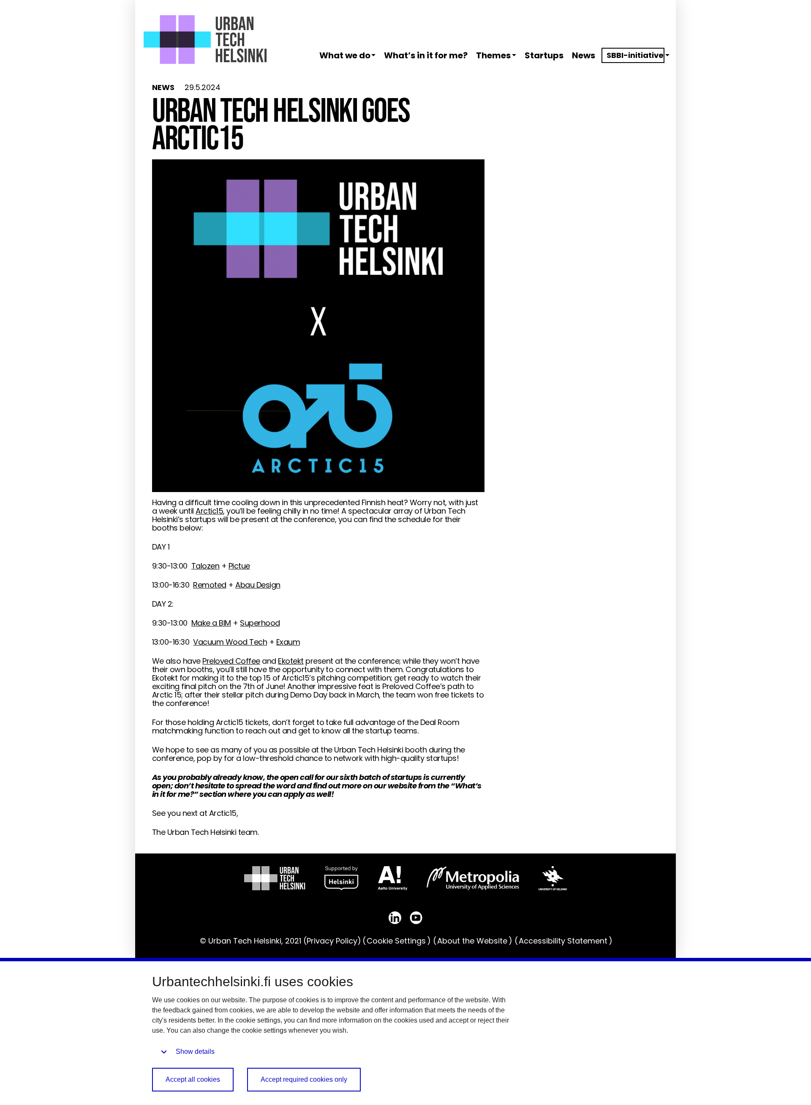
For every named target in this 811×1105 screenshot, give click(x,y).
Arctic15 (209, 511)
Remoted (209, 585)
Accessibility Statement (563, 941)
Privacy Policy (332, 940)
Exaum (288, 642)
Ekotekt (290, 661)
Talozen (205, 566)
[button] (374, 55)
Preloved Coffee (231, 661)
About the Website (472, 941)
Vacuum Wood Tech (230, 642)
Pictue (239, 566)
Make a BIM (211, 623)
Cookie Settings (396, 941)
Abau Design (257, 585)
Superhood (260, 623)
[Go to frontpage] (205, 39)
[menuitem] (343, 55)
